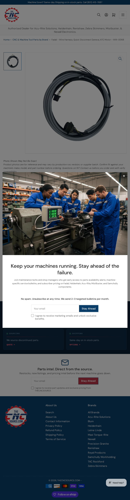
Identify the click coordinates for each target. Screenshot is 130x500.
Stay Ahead (89, 308)
